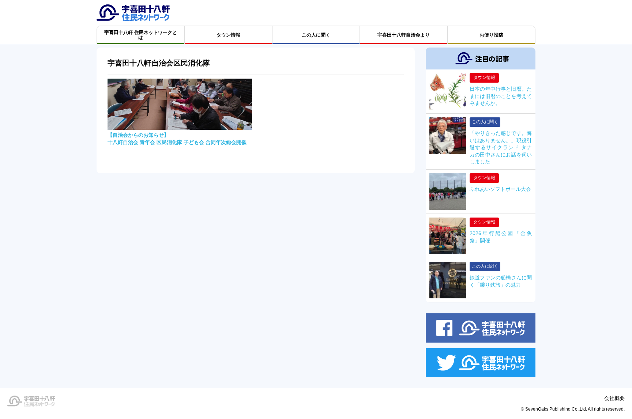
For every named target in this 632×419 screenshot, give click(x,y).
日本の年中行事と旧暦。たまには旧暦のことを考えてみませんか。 (501, 96)
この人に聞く (485, 121)
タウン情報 (484, 77)
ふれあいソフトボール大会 (500, 189)
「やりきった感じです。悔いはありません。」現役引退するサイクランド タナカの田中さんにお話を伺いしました (501, 147)
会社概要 (614, 398)
